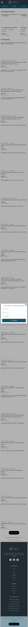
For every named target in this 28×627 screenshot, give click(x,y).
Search (15, 320)
